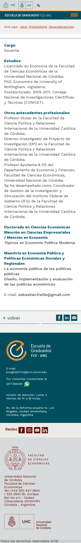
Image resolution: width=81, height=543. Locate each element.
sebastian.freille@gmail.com (44, 294)
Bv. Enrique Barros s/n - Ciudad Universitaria (21, 497)
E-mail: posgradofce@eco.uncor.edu (26, 370)
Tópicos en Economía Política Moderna (39, 242)
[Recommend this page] (74, 318)
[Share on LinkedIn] (67, 318)
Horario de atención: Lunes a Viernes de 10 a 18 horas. (26, 396)
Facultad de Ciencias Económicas (19, 485)
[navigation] (72, 15)
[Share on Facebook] (59, 318)
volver (11, 316)
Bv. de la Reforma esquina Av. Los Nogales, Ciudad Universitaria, (30, 409)
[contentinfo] (40, 438)
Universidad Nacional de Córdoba (20, 478)
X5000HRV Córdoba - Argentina (22, 503)
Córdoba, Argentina (19, 414)
